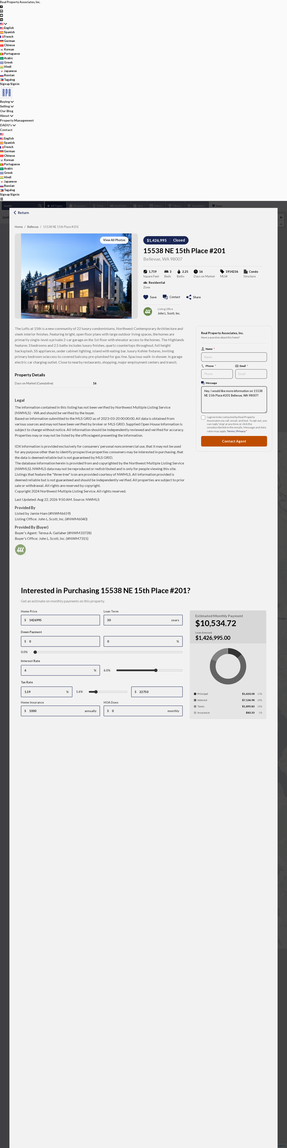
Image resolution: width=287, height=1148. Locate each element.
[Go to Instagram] (1, 10)
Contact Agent (234, 441)
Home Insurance (32, 702)
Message (211, 382)
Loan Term (111, 611)
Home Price (29, 611)
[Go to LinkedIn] (1, 19)
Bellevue (32, 227)
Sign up (5, 84)
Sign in (14, 84)
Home (19, 227)
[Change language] (3, 24)
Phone (211, 365)
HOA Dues (111, 702)
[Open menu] (1, 199)
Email (244, 365)
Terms (231, 431)
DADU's (6, 125)
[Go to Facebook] (1, 6)
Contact (6, 130)
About (4, 116)
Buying (5, 101)
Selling (5, 106)
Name (210, 348)
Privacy (241, 431)
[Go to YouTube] (1, 15)
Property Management (17, 120)
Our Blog (6, 111)
